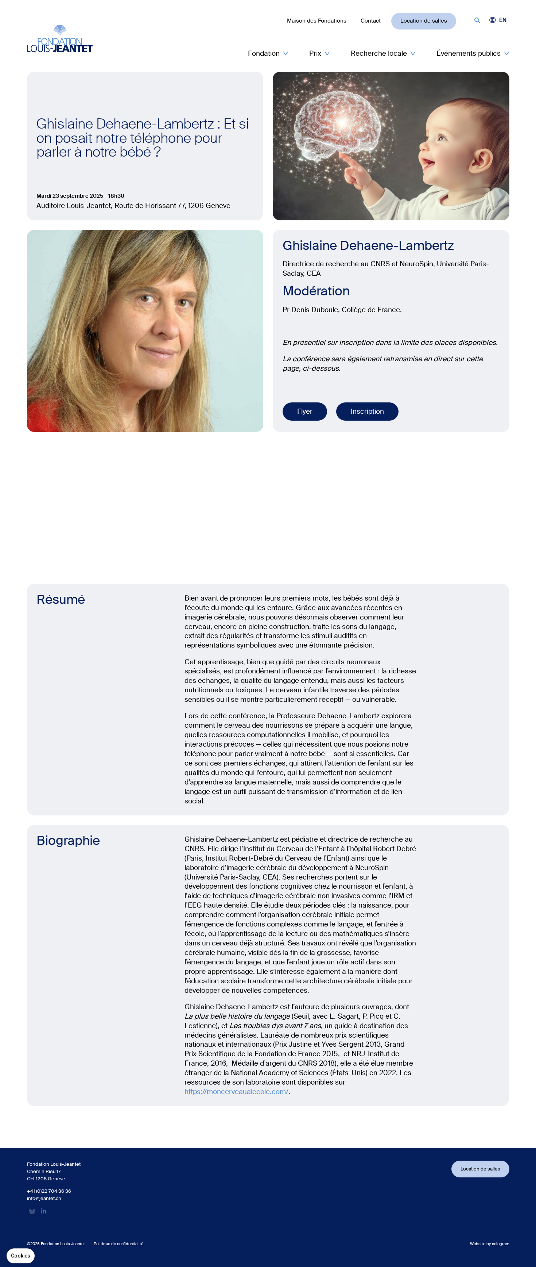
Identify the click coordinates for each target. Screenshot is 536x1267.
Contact (371, 20)
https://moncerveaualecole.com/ (236, 1091)
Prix (315, 53)
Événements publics (468, 53)
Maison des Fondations (316, 20)
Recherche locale (379, 53)
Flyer (304, 411)
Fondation (264, 53)
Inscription (367, 411)
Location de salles (423, 20)
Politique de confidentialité (118, 1243)
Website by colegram (489, 1243)
